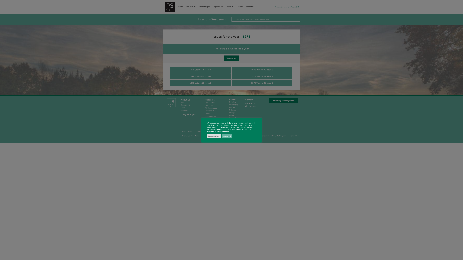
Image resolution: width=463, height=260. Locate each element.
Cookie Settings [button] (213, 136)
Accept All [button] (227, 136)
